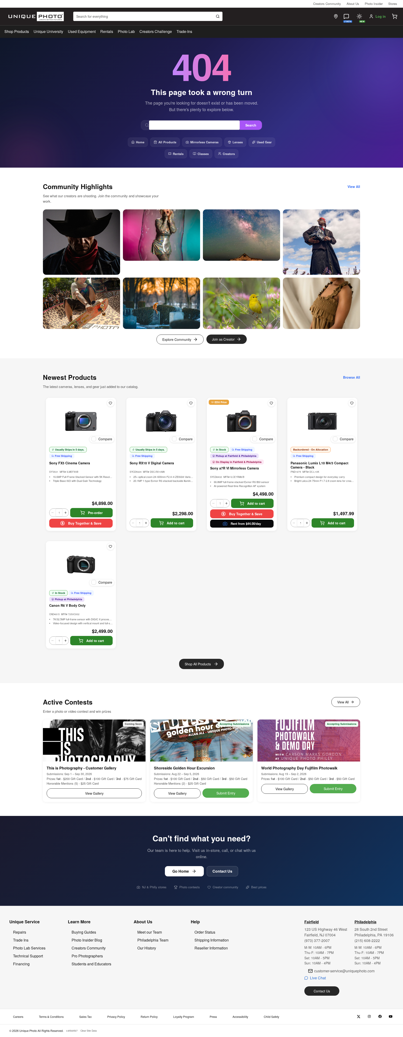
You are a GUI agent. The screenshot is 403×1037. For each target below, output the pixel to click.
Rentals (106, 31)
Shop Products (16, 31)
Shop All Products (198, 664)
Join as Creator (223, 339)
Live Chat (318, 978)
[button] (394, 16)
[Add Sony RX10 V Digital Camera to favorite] (191, 403)
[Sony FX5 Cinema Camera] (81, 421)
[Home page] (35, 16)
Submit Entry (225, 793)
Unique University (48, 31)
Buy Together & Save (84, 523)
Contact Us (222, 871)
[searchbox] (147, 16)
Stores (392, 3)
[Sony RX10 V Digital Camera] (161, 421)
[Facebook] (380, 1016)
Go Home (180, 871)
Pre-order (95, 512)
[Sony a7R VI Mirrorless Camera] (242, 421)
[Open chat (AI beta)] (346, 16)
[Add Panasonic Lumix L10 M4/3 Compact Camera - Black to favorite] (351, 403)
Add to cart (175, 523)
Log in (380, 16)
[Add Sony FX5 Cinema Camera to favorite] (110, 403)
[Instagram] (369, 1016)
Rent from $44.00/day (246, 523)
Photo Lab (126, 31)
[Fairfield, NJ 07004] (336, 16)
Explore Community (176, 339)
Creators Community (327, 3)
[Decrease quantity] (52, 513)
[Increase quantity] (66, 513)
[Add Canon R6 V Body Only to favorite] (110, 546)
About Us (353, 3)
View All (343, 702)
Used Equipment (82, 31)
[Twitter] (358, 1016)
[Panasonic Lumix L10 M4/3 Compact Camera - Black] (322, 421)
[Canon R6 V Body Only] (81, 564)
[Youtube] (391, 1016)
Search (250, 125)
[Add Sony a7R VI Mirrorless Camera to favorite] (271, 403)
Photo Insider (374, 3)
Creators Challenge (155, 31)
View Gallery (94, 793)
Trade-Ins (184, 31)
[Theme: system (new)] (359, 16)
